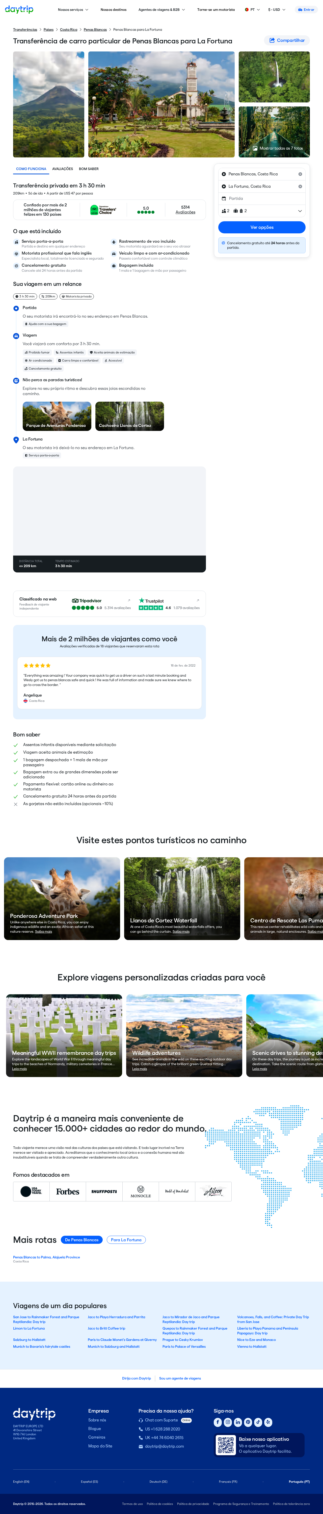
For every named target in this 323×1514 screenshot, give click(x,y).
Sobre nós (97, 1420)
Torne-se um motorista (216, 10)
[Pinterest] (248, 1422)
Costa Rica (68, 29)
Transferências (25, 29)
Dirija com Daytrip (136, 1378)
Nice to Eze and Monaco (256, 1340)
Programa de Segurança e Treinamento (241, 1503)
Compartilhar (291, 40)
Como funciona (31, 169)
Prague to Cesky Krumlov (183, 1340)
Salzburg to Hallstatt (29, 1340)
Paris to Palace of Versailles (184, 1346)
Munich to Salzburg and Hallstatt (114, 1346)
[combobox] (262, 174)
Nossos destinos (114, 10)
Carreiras (96, 1437)
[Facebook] (218, 1422)
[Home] (19, 10)
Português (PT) (299, 1481)
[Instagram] (228, 1422)
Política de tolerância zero (291, 1503)
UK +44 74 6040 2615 (164, 1438)
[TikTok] (258, 1422)
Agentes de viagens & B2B (159, 10)
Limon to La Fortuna (29, 1328)
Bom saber (89, 169)
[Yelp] (268, 1422)
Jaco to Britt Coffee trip (106, 1328)
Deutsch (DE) (158, 1481)
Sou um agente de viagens (180, 1378)
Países (48, 29)
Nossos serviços (70, 10)
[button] (109, 683)
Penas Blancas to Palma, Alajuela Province (46, 1257)
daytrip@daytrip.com (164, 1446)
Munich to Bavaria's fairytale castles (41, 1346)
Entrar (309, 10)
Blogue (94, 1428)
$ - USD (274, 10)
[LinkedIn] (238, 1422)
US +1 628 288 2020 (162, 1429)
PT (253, 10)
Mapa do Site (100, 1446)
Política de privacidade (193, 1503)
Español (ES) (89, 1481)
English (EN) (21, 1481)
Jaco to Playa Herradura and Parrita (116, 1317)
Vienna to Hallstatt (251, 1346)
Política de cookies (160, 1503)
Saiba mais (43, 931)
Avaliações (62, 169)
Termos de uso (132, 1503)
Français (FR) (228, 1481)
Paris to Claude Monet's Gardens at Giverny (122, 1340)
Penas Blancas (95, 29)
